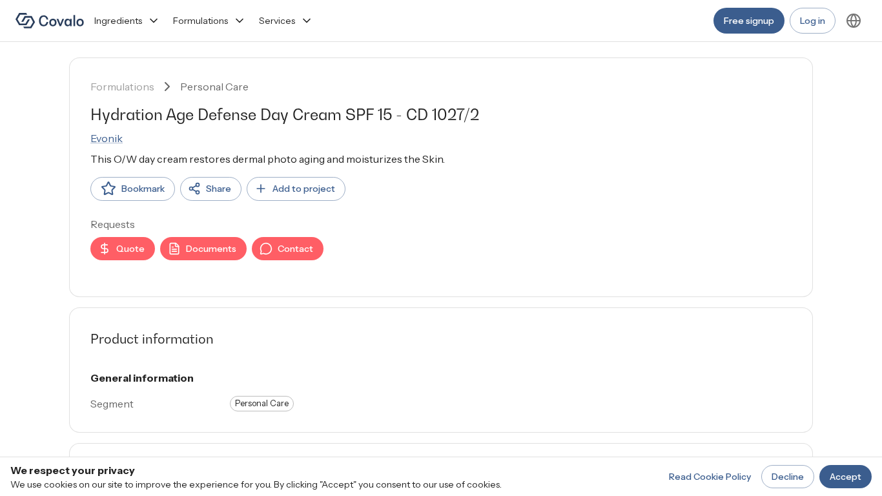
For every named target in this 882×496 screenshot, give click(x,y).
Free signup (749, 20)
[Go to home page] (49, 20)
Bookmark (143, 188)
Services (277, 20)
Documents (211, 248)
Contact (295, 248)
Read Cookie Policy (710, 476)
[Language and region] (854, 21)
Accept (845, 476)
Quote (130, 248)
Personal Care (214, 86)
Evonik (106, 138)
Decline (788, 476)
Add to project (303, 188)
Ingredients (118, 20)
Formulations (200, 20)
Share (218, 188)
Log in (812, 20)
